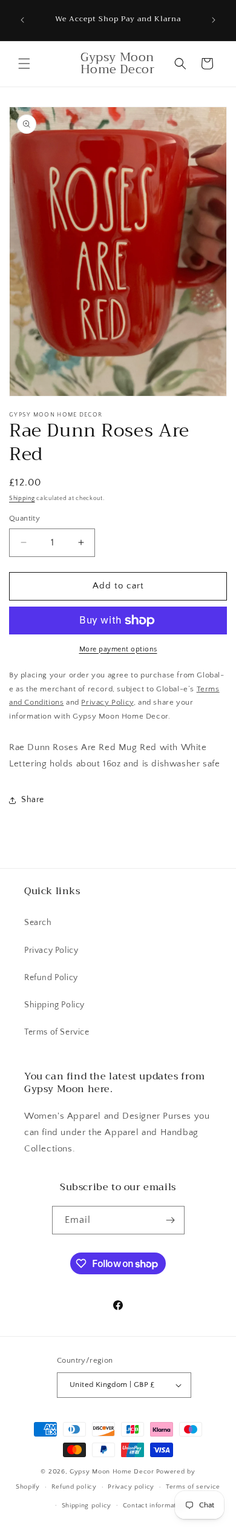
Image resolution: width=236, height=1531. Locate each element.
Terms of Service (57, 1032)
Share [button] (32, 800)
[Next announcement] (213, 20)
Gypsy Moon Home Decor (112, 1471)
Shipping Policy (54, 1005)
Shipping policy (87, 1505)
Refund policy (74, 1486)
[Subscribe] (170, 1220)
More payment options (118, 649)
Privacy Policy (51, 950)
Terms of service (193, 1486)
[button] (24, 63)
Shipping (22, 498)
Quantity (24, 518)
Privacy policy (131, 1486)
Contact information (154, 1505)
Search (38, 922)
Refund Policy (51, 978)
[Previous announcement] (22, 20)
